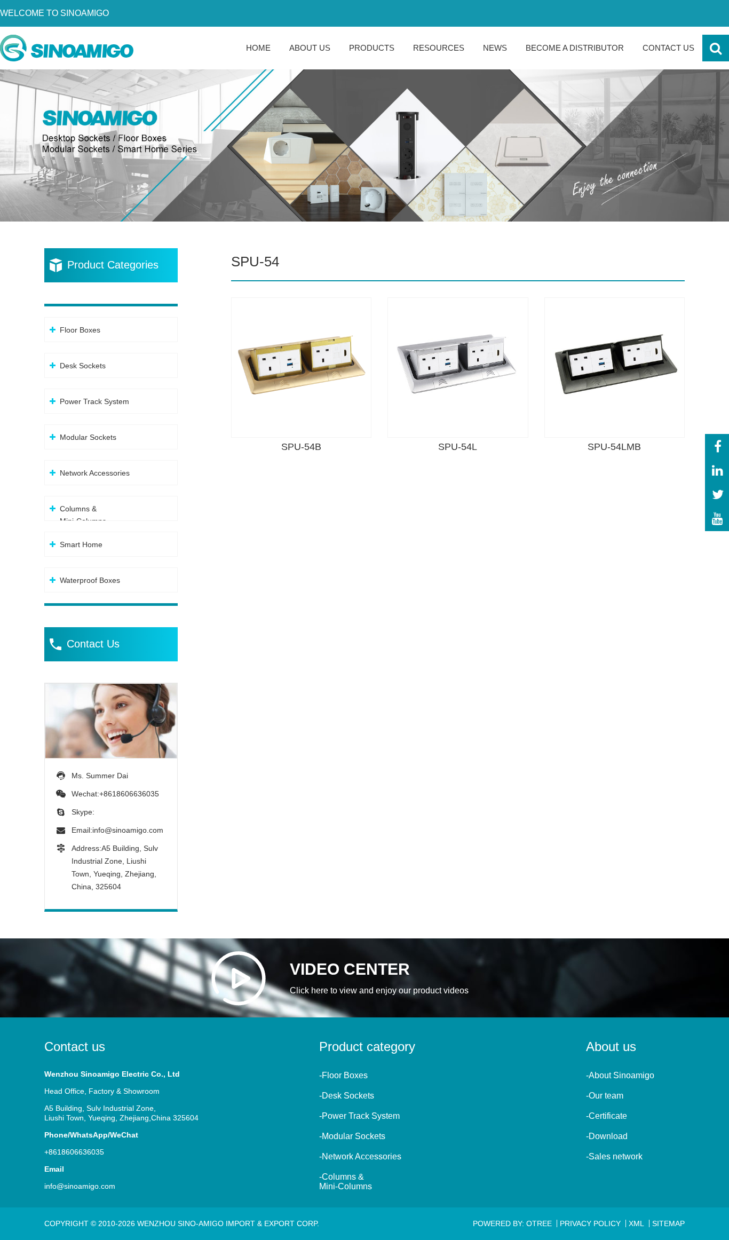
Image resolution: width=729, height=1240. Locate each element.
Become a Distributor (575, 47)
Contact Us (668, 47)
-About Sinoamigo (620, 1075)
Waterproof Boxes (90, 580)
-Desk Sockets (346, 1095)
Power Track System (94, 401)
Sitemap (668, 1223)
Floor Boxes (80, 330)
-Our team (604, 1095)
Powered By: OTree (512, 1223)
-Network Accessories (360, 1156)
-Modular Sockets (352, 1136)
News (495, 47)
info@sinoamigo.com (127, 830)
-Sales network (614, 1156)
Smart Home (81, 544)
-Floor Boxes (343, 1075)
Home (258, 47)
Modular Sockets (88, 437)
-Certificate (606, 1115)
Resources (438, 47)
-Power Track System (359, 1115)
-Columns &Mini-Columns (345, 1181)
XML (636, 1223)
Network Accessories (95, 473)
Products (371, 47)
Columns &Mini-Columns (83, 514)
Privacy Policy (590, 1223)
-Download (607, 1136)
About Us (309, 47)
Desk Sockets (83, 365)
